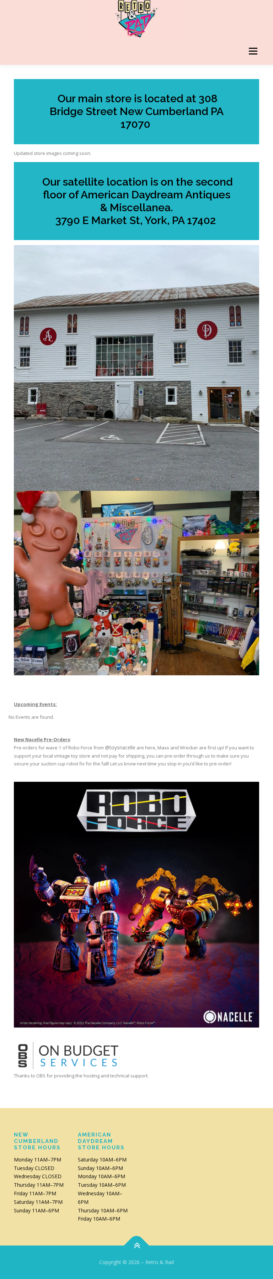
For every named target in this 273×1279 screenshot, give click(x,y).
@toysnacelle (120, 747)
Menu (253, 51)
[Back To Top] (136, 1245)
